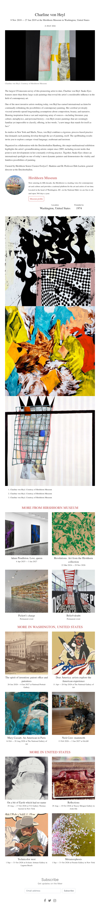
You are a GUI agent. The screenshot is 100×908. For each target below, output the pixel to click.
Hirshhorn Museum (43, 177)
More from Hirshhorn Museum (50, 507)
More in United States (50, 752)
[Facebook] (45, 900)
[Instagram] (54, 900)
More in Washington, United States (50, 627)
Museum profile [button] (36, 198)
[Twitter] (49, 900)
